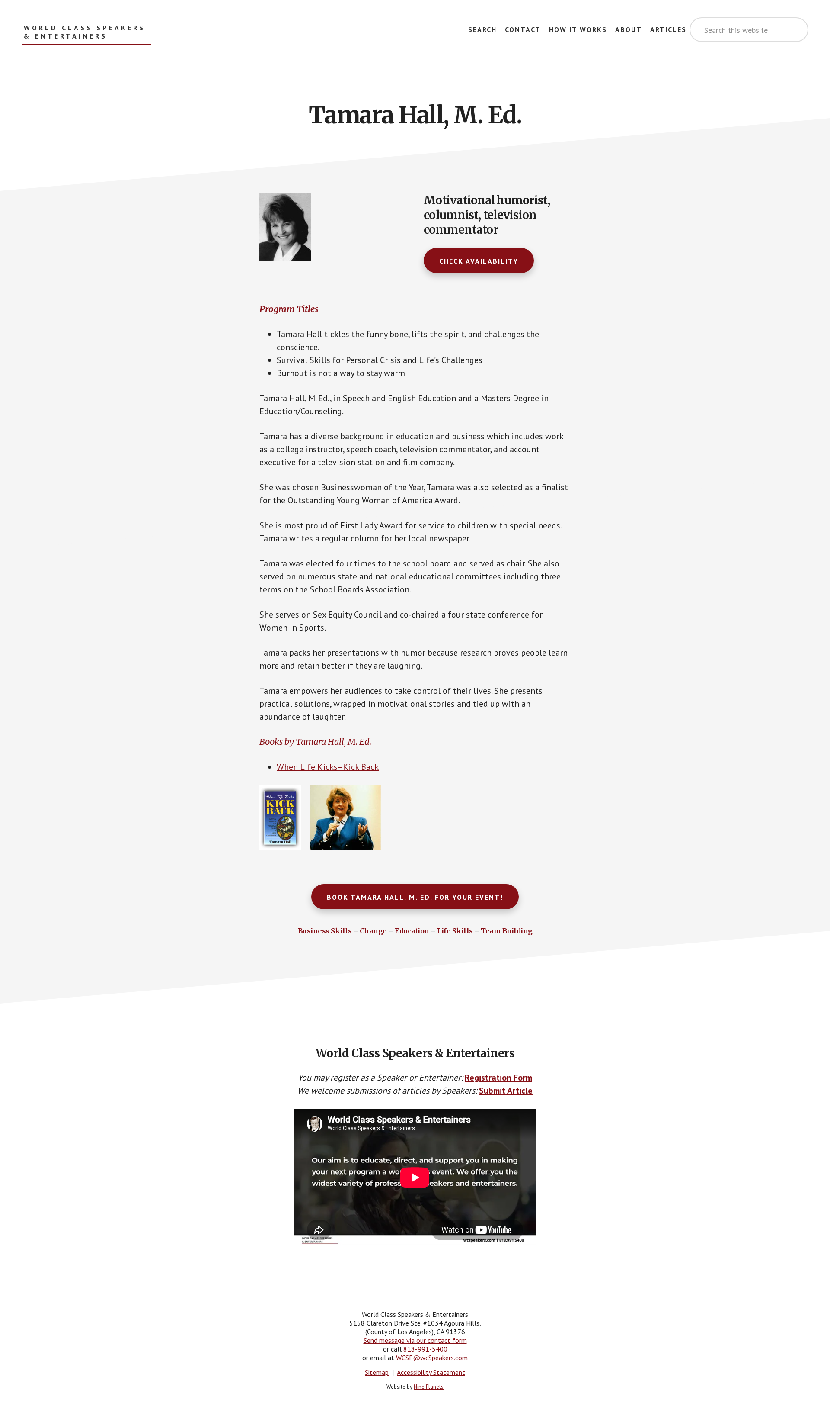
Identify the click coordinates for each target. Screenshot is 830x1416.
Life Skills (455, 931)
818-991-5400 (425, 1349)
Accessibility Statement (431, 1372)
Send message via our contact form (415, 1340)
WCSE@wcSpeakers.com (432, 1357)
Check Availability (478, 261)
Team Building (507, 931)
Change (373, 931)
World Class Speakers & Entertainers (84, 32)
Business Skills (325, 931)
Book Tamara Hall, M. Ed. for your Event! (415, 897)
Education (412, 931)
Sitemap (377, 1372)
